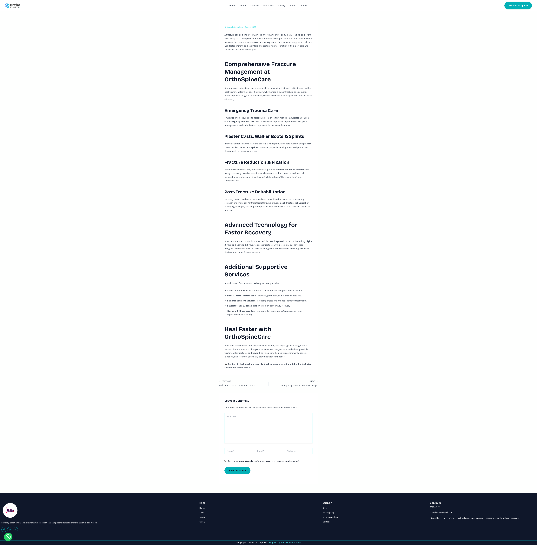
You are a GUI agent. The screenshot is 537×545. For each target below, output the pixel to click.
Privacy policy (328, 512)
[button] (518, 6)
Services (254, 5)
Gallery (281, 5)
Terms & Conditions (331, 517)
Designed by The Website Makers (284, 542)
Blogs (292, 5)
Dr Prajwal (268, 5)
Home (232, 5)
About (243, 5)
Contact (304, 5)
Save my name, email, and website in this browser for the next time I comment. (264, 461)
